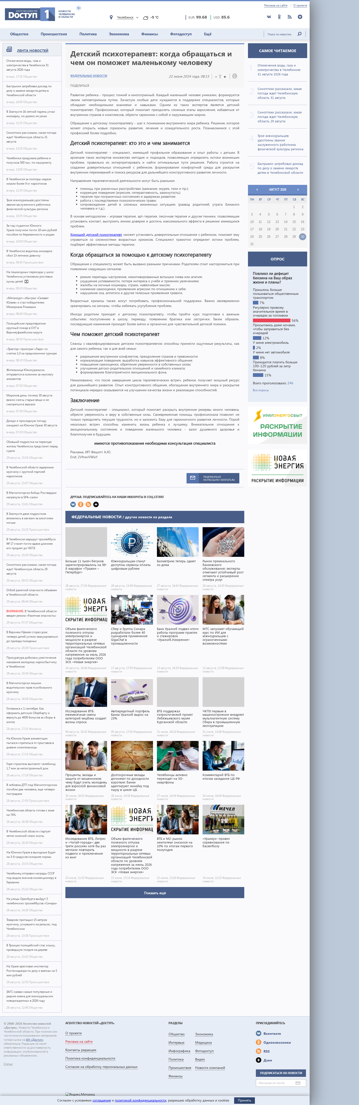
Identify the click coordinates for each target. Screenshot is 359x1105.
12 (268, 222)
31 (252, 244)
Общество (19, 33)
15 (294, 222)
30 (302, 236)
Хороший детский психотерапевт (96, 234)
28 (285, 236)
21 (285, 229)
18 (260, 229)
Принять (244, 1100)
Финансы (149, 33)
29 (294, 236)
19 (268, 229)
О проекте (300, 5)
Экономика (119, 33)
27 (277, 236)
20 (277, 229)
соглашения (102, 1100)
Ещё (207, 33)
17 (252, 229)
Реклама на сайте (275, 5)
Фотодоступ (181, 33)
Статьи (8, 1064)
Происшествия (54, 33)
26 (268, 236)
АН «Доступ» (34, 1039)
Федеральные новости (88, 76)
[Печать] (234, 77)
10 (252, 222)
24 (252, 236)
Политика (88, 33)
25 (260, 236)
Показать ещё (155, 892)
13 (277, 222)
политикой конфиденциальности (140, 1100)
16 (302, 222)
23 (302, 229)
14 (285, 222)
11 (260, 222)
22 (294, 229)
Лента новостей (32, 50)
